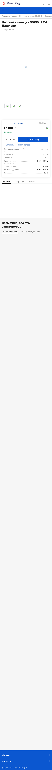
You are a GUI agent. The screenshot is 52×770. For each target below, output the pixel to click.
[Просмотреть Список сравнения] (43, 3)
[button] (8, 30)
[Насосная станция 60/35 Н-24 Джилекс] (26, 67)
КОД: (40, 123)
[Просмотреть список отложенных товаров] (49, 3)
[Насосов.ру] (11, 3)
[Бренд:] (47, 128)
